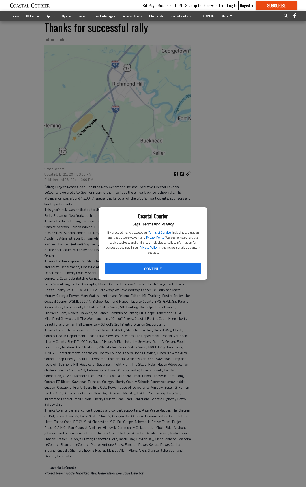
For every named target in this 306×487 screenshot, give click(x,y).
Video (82, 16)
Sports (50, 16)
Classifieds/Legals (104, 16)
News (16, 16)
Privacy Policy (155, 237)
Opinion (66, 16)
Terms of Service (160, 232)
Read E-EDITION (170, 5)
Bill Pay (148, 5)
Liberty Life (156, 16)
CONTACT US (207, 16)
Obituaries (32, 16)
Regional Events (132, 16)
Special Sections (181, 16)
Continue (153, 268)
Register (247, 5)
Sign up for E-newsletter (204, 5)
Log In (232, 5)
